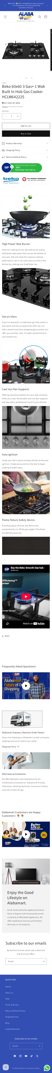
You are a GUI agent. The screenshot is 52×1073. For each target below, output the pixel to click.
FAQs (7, 999)
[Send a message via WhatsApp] (47, 1068)
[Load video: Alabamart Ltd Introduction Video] (26, 685)
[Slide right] (32, 78)
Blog (7, 1023)
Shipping (5, 106)
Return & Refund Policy (15, 1011)
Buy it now (26, 133)
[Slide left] (20, 78)
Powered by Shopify (33, 1068)
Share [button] (7, 636)
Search (8, 986)
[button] (5, 17)
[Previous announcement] (5, 5)
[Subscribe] (44, 961)
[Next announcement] (47, 5)
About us (9, 993)
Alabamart (21, 1068)
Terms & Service (12, 1005)
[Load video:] (26, 834)
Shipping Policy (9, 746)
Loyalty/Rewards (12, 1029)
